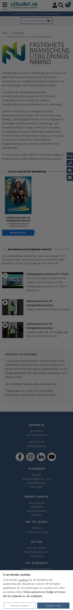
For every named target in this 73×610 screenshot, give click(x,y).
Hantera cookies (20, 605)
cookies (23, 580)
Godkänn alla (53, 605)
